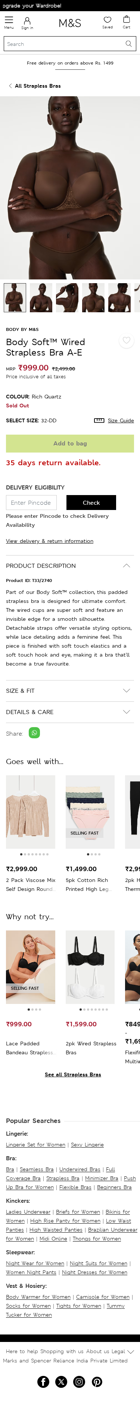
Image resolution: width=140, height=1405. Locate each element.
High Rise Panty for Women (65, 1220)
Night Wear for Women (35, 1263)
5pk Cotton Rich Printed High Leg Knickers (87, 885)
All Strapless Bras (38, 85)
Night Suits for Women (98, 1263)
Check (91, 503)
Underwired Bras (79, 1169)
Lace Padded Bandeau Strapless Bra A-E (29, 1048)
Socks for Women (28, 1305)
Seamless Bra (37, 1169)
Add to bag (70, 443)
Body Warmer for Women (38, 1296)
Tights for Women (78, 1305)
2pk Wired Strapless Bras (91, 1048)
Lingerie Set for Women (35, 1144)
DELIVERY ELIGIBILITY (35, 487)
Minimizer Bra (101, 1178)
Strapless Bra (63, 1178)
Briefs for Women (78, 1211)
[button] (21, 854)
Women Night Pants (31, 1272)
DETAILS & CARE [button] (29, 712)
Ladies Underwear (28, 1211)
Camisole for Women (103, 1296)
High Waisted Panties (56, 1229)
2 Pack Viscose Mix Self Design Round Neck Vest (30, 885)
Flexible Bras (75, 1187)
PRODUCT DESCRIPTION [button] (41, 566)
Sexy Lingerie (87, 1144)
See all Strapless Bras (73, 1074)
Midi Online (53, 1238)
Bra (10, 1169)
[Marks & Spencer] (70, 28)
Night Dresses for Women (94, 1272)
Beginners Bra (114, 1187)
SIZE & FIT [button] (20, 691)
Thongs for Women (97, 1238)
